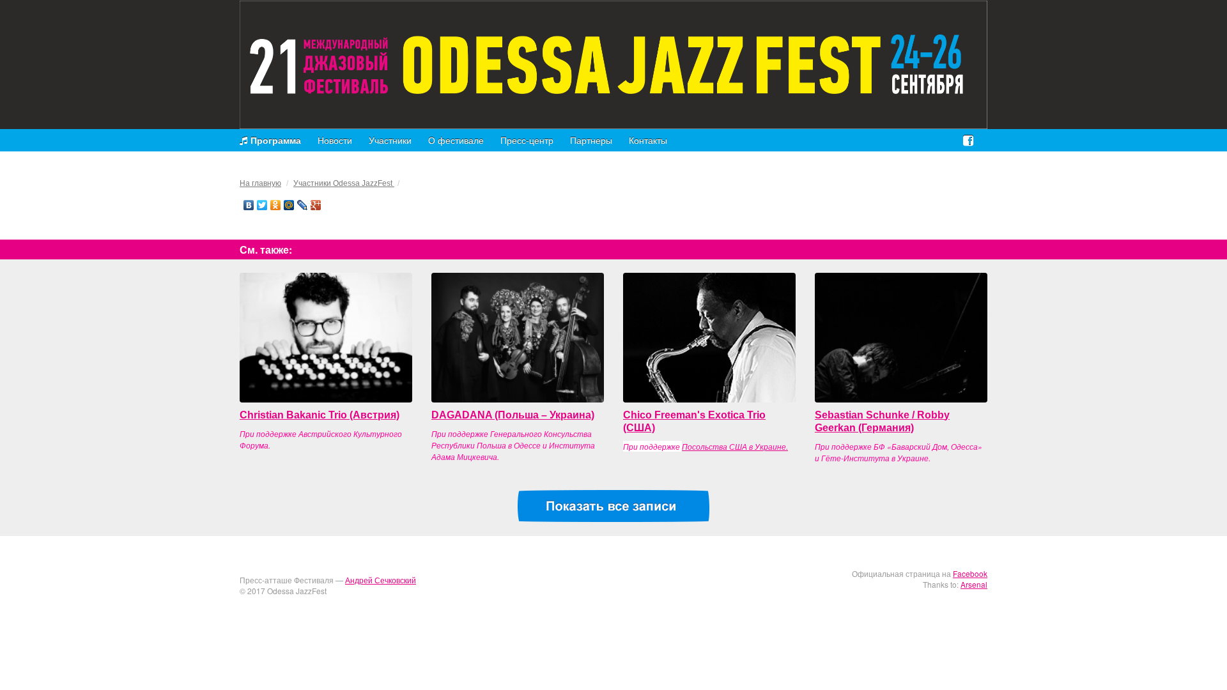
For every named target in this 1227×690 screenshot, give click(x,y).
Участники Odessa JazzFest (343, 183)
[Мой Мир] (289, 205)
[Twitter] (262, 205)
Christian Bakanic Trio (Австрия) (319, 415)
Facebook (970, 573)
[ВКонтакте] (249, 205)
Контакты (648, 140)
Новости (335, 140)
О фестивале (456, 140)
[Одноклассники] (275, 205)
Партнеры (591, 140)
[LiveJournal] (302, 205)
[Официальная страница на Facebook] (968, 139)
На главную (260, 183)
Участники (390, 140)
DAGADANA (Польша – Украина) (512, 415)
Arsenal (974, 584)
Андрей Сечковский (380, 579)
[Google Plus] (316, 205)
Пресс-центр (526, 140)
